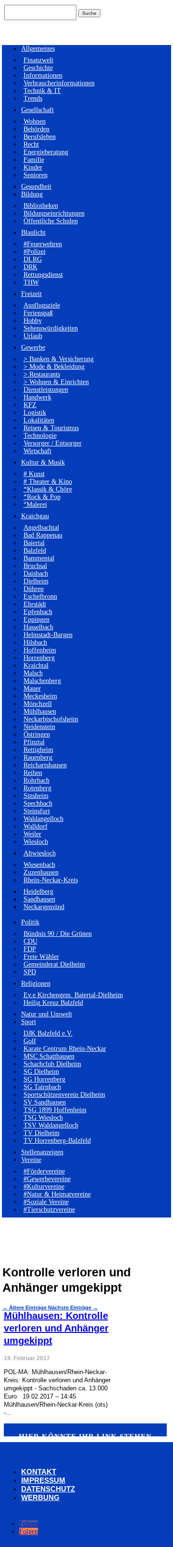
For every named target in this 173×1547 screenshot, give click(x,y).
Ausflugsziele (42, 305)
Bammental (39, 558)
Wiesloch (36, 841)
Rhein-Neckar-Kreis (51, 880)
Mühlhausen (40, 711)
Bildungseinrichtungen (54, 213)
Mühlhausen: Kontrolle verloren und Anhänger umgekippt (56, 1328)
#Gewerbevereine (47, 1179)
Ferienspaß (38, 313)
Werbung (40, 1497)
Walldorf (36, 826)
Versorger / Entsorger (53, 443)
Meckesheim (40, 696)
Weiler (32, 834)
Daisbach (36, 573)
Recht (31, 144)
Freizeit (31, 293)
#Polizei (35, 251)
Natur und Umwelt (46, 1014)
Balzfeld (35, 550)
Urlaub (33, 336)
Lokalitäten (39, 420)
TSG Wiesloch (43, 1117)
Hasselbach (38, 627)
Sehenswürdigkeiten (51, 328)
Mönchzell (38, 703)
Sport (28, 1021)
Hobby (33, 320)
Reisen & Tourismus (51, 428)
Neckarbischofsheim (51, 719)
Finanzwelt (38, 60)
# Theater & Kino (48, 481)
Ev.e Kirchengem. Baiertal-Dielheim (73, 995)
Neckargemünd (44, 906)
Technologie (40, 435)
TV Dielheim (42, 1133)
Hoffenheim (40, 650)
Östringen (37, 734)
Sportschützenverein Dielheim (64, 1094)
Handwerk (37, 397)
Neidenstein (39, 726)
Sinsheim (36, 795)
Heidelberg (38, 891)
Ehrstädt (35, 604)
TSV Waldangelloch (51, 1125)
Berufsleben (40, 136)
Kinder (33, 167)
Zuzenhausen (41, 872)
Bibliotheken (41, 205)
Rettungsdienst (43, 274)
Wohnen (35, 121)
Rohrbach (36, 780)
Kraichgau (35, 516)
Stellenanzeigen (42, 1152)
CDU (30, 941)
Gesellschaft (37, 110)
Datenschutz (48, 1489)
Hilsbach (35, 642)
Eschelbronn (40, 596)
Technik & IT (42, 90)
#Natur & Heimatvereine (57, 1194)
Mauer (32, 688)
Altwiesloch (40, 853)
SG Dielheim (41, 1071)
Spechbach (38, 803)
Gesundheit (36, 186)
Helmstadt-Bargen (48, 634)
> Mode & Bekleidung (54, 366)
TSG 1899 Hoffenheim (55, 1110)
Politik (30, 922)
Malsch (33, 673)
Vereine (31, 1159)
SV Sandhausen (45, 1102)
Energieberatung (46, 152)
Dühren (34, 588)
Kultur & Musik (43, 462)
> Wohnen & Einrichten (56, 382)
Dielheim (36, 581)
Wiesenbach (39, 864)
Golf (30, 1041)
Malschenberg (42, 680)
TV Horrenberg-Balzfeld (57, 1140)
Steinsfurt (37, 811)
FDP (30, 949)
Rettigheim (38, 749)
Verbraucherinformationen (59, 83)
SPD (30, 972)
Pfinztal (34, 742)
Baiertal (34, 542)
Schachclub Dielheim (52, 1064)
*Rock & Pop (42, 496)
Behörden (36, 129)
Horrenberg (39, 657)
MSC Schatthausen (49, 1056)
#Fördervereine (44, 1171)
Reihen (33, 772)
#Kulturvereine (44, 1186)
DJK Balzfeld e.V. (48, 1033)
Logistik (35, 412)
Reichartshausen (45, 765)
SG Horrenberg (44, 1079)
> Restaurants (42, 374)
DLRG (33, 259)
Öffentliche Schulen (51, 221)
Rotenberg (37, 788)
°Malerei (35, 504)
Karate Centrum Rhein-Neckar (65, 1048)
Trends (33, 98)
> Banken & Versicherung (59, 359)
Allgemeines (38, 48)
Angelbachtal (41, 527)
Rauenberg (38, 757)
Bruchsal (35, 565)
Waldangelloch (43, 818)
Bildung (32, 194)
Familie (34, 159)
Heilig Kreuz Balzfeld (53, 1002)
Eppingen (36, 619)
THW (31, 282)
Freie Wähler (41, 956)
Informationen (43, 75)
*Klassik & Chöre (48, 489)
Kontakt (38, 1471)
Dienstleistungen (46, 389)
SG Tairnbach (42, 1087)
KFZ (30, 405)
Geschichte (38, 67)
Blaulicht (33, 232)
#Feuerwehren (43, 244)
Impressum (43, 1480)
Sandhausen (39, 899)
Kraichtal (36, 665)
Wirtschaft (37, 451)
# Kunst (34, 474)
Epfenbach (38, 611)
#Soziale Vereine (46, 1202)
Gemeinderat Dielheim (54, 964)
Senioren (36, 175)
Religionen (35, 983)
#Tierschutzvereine (49, 1209)
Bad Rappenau (43, 535)
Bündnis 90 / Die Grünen (58, 933)
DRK (30, 267)
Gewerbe (33, 347)
